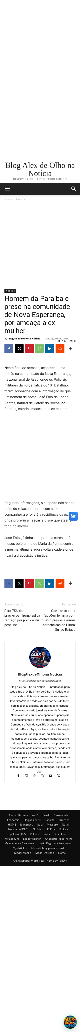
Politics (34, 834)
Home (8, 199)
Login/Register (32, 839)
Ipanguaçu (26, 824)
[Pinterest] (29, 348)
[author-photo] (40, 668)
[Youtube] (52, 776)
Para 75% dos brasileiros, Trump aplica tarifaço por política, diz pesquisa (22, 618)
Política (63, 829)
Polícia (51, 829)
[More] (70, 348)
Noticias (21, 199)
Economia (13, 820)
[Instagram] (28, 776)
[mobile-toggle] (7, 189)
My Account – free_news (19, 843)
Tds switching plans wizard (47, 848)
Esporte (49, 820)
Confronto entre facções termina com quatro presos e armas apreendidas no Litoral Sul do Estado (59, 620)
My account (12, 839)
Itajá (40, 824)
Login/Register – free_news (55, 843)
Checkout (60, 834)
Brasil (46, 815)
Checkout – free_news (58, 839)
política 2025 (18, 834)
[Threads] (60, 776)
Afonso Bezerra (18, 815)
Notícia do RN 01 (18, 829)
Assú (35, 815)
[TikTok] (36, 776)
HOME (12, 824)
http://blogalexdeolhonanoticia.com (40, 680)
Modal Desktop (44, 853)
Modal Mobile (22, 853)
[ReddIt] (60, 348)
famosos (64, 820)
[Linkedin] (49, 348)
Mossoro (52, 824)
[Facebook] (8, 348)
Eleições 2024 (32, 820)
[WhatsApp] (39, 348)
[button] (74, 189)
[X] (19, 348)
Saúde (47, 834)
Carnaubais (61, 815)
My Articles (20, 848)
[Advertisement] (40, 40)
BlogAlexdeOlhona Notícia (24, 338)
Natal (65, 824)
